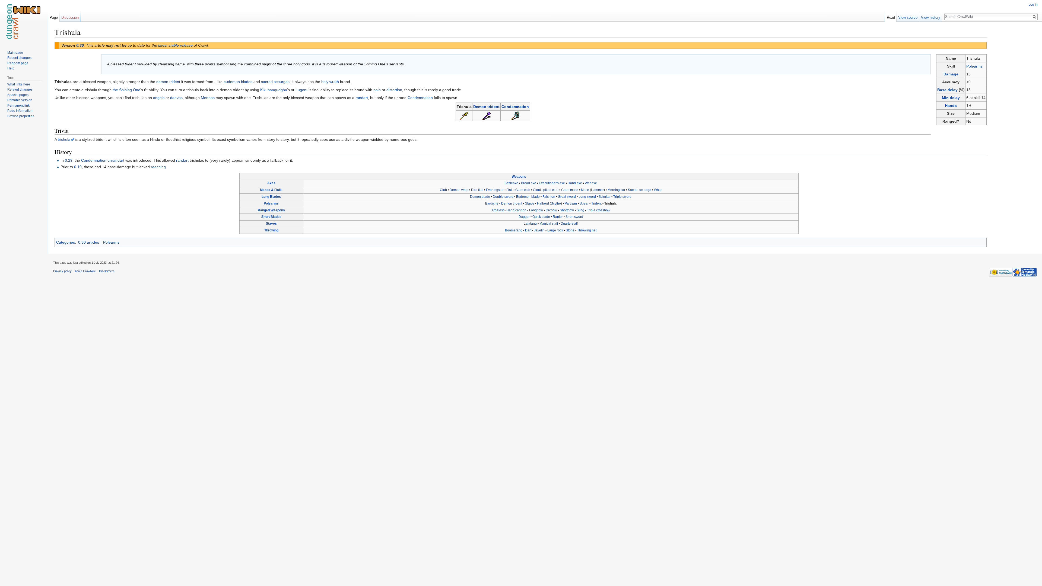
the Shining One (126, 90)
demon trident (168, 81)
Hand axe (575, 183)
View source (907, 17)
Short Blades (271, 217)
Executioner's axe (552, 183)
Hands (951, 105)
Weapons (519, 177)
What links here (18, 84)
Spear (584, 203)
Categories (65, 242)
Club (443, 190)
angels (158, 97)
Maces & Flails (271, 190)
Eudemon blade (528, 197)
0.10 (78, 167)
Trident (596, 203)
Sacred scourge (639, 190)
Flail (509, 190)
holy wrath (330, 81)
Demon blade (480, 197)
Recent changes (19, 58)
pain (377, 90)
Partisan (571, 203)
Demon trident (486, 106)
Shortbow (567, 210)
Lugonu (302, 90)
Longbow (536, 210)
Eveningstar (495, 190)
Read (891, 17)
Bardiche (491, 203)
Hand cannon (516, 210)
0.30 (80, 45)
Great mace (569, 190)
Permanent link (18, 105)
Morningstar (616, 190)
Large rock (555, 230)
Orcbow (551, 210)
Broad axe (528, 183)
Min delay (951, 97)
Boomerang (513, 230)
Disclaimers (107, 271)
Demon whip (459, 190)
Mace (585, 190)
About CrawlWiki (85, 271)
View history (930, 17)
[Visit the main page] (24, 21)
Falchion (548, 197)
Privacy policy (62, 271)
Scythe (556, 203)
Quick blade (541, 217)
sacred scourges (275, 81)
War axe (591, 183)
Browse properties (20, 116)
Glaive (529, 203)
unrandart (115, 160)
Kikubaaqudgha (273, 90)
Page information (20, 111)
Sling (580, 210)
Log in (1033, 5)
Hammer (597, 190)
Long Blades (271, 197)
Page (54, 17)
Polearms (974, 66)
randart (361, 97)
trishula (64, 139)
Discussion (70, 17)
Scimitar (605, 197)
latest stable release (175, 45)
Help (10, 68)
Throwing (271, 230)
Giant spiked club (545, 190)
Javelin (539, 230)
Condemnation (420, 97)
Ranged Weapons (271, 210)
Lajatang (530, 223)
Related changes (20, 89)
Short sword (574, 217)
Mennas (208, 97)
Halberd (543, 203)
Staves (271, 223)
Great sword (567, 197)
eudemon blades (238, 81)
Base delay (947, 90)
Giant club (522, 190)
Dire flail (477, 190)
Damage (950, 74)
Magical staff (548, 223)
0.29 (68, 160)
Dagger (524, 217)
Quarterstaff (569, 223)
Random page (17, 63)
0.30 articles (88, 242)
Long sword (587, 197)
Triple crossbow (598, 210)
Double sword (503, 197)
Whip (658, 190)
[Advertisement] (1013, 108)
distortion (394, 90)
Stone (570, 230)
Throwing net (586, 230)
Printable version (19, 100)
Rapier (558, 217)
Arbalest (497, 210)
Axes (271, 183)
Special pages (17, 95)
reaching (158, 167)
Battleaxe (511, 183)
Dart (528, 230)
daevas (176, 97)
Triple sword (622, 197)
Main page (15, 53)
